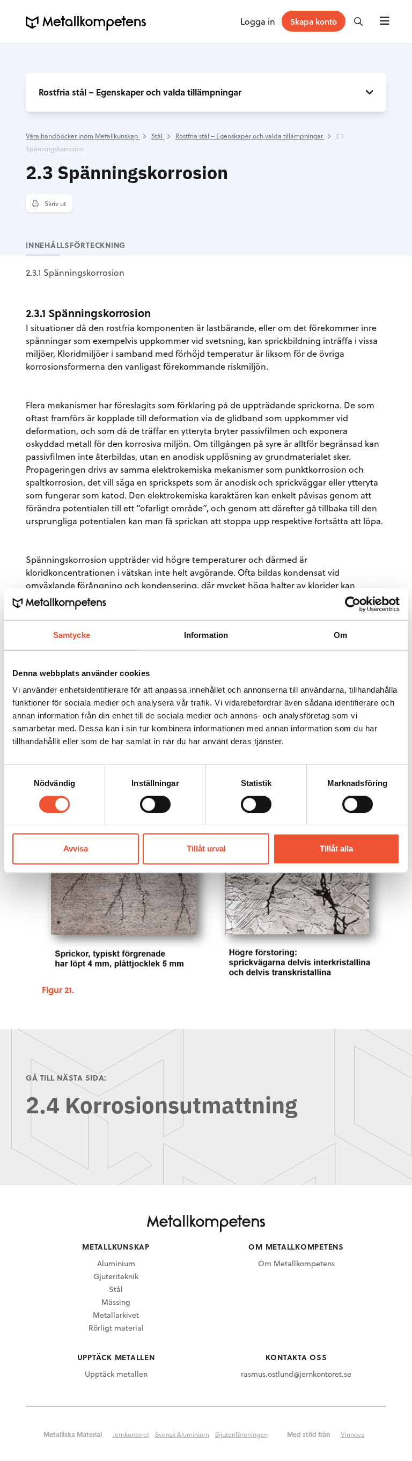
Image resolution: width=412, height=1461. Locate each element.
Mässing (115, 1302)
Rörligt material (116, 1327)
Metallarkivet (116, 1314)
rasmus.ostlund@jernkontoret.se (296, 1373)
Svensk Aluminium (182, 1434)
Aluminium (116, 1263)
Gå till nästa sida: (66, 1077)
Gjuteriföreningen (241, 1434)
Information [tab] (206, 635)
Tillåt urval (206, 848)
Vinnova (353, 1434)
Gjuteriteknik (115, 1276)
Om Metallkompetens (296, 1263)
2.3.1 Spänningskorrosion (75, 272)
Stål (116, 1289)
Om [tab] (340, 635)
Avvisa (75, 848)
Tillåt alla (336, 848)
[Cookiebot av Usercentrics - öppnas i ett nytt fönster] (353, 604)
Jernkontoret (131, 1434)
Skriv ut (54, 203)
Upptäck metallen (116, 1373)
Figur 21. (58, 989)
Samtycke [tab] (71, 635)
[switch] (155, 804)
